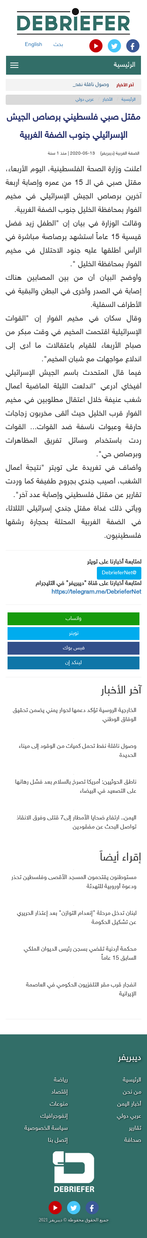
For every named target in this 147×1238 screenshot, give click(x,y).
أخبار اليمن (129, 1104)
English (33, 44)
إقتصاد (59, 1092)
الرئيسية (124, 65)
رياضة (61, 1080)
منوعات (59, 1104)
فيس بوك (74, 648)
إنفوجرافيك (54, 1116)
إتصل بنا (58, 1140)
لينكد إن (73, 663)
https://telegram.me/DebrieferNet (96, 592)
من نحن (132, 1092)
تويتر (73, 633)
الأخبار (108, 99)
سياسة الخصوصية (46, 1128)
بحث (58, 44)
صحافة (132, 1140)
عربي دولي (84, 99)
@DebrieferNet (119, 573)
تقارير (135, 1128)
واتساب (73, 618)
